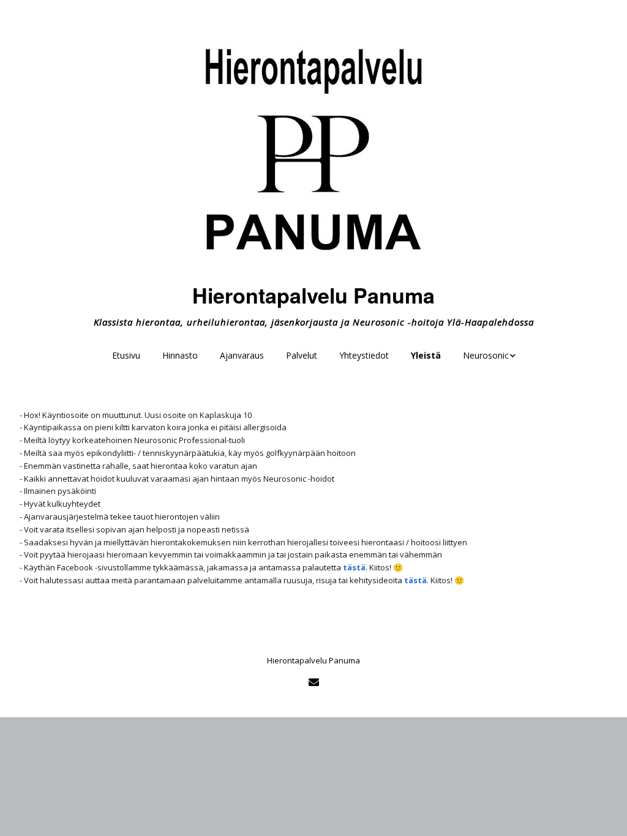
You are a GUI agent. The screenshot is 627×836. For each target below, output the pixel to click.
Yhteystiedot (364, 355)
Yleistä (426, 355)
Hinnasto (180, 355)
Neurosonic (486, 355)
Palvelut (301, 355)
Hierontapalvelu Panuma (313, 295)
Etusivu (126, 355)
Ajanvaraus (242, 355)
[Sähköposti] (313, 682)
